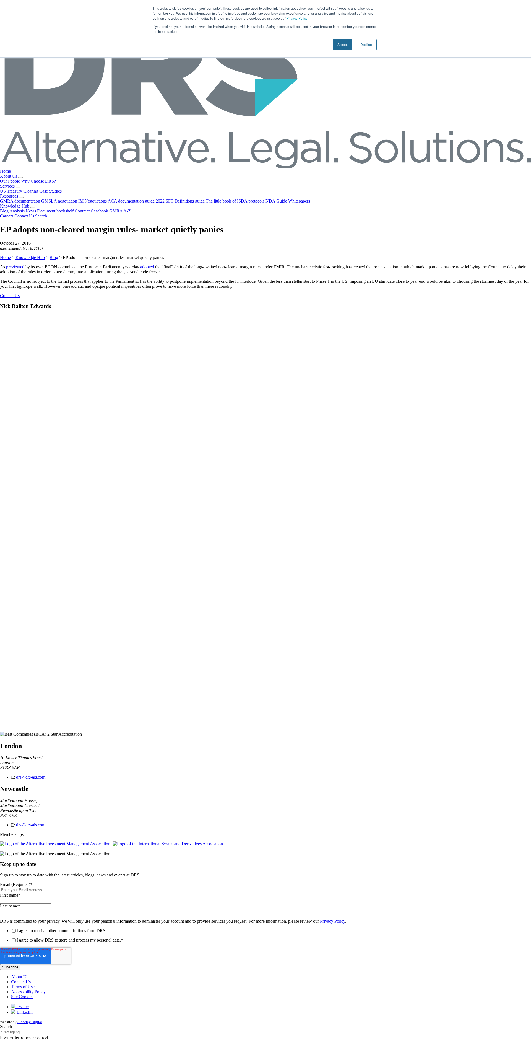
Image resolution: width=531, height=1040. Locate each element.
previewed (15, 266)
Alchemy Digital (29, 1022)
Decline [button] (366, 44)
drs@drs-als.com (30, 777)
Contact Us (10, 295)
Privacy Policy (297, 18)
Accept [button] (342, 44)
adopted (147, 266)
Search (6, 1026)
